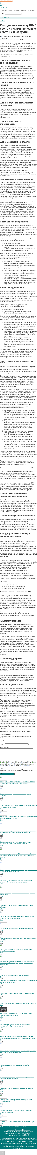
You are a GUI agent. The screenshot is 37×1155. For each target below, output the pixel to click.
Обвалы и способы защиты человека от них (15, 975)
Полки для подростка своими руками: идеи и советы (18, 1003)
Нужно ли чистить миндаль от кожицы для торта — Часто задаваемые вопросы (17, 1077)
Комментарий (4, 747)
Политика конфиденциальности (17, 1130)
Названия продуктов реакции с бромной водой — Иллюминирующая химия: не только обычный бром (17, 1037)
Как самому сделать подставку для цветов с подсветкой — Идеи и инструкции (15, 1025)
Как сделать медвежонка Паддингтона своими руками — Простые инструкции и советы (16, 881)
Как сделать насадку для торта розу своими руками (17, 993)
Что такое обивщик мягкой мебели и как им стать (17, 929)
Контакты (18, 1130)
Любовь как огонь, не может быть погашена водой (17, 1122)
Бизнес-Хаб (4, 7)
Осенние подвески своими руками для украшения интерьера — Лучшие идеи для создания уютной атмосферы (17, 962)
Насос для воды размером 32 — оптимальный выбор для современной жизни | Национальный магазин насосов (18, 855)
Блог (1, 785)
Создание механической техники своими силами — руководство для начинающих (17, 917)
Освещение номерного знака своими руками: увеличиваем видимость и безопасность (15, 843)
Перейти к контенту (6, 1)
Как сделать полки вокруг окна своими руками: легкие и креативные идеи (16, 1014)
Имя (2, 741)
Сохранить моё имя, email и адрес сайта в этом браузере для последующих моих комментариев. (16, 769)
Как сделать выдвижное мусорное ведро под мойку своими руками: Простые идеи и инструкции (18, 831)
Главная (6, 18)
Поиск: (2, 13)
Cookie (27, 1135)
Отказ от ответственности (22, 1133)
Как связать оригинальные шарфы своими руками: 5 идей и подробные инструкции (18, 1051)
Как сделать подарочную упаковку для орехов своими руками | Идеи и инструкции (18, 870)
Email (2, 744)
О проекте (10, 1130)
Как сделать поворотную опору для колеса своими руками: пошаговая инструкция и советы (17, 782)
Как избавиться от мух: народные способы (14, 1065)
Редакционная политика (16, 1135)
